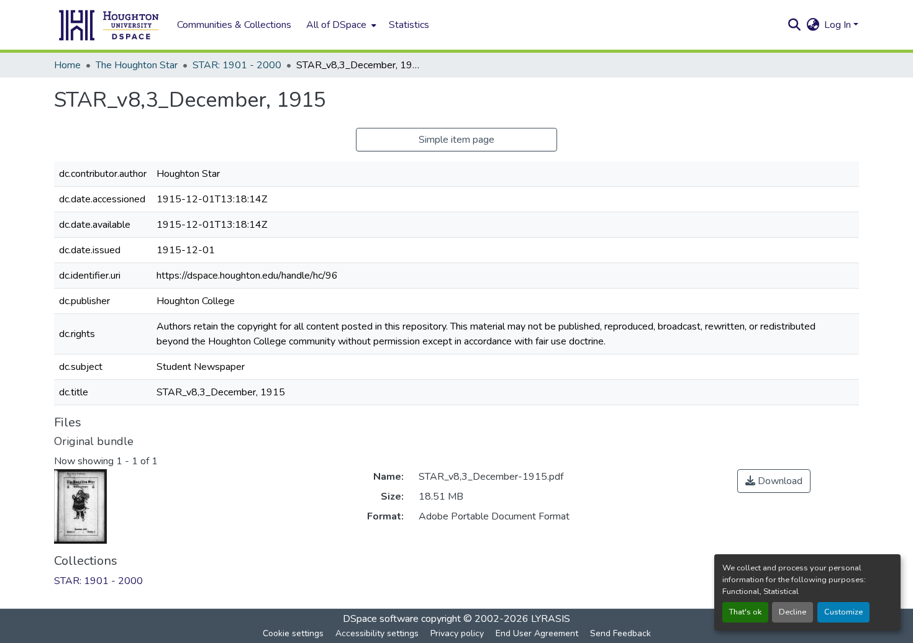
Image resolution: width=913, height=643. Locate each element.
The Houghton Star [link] (137, 65)
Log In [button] (838, 25)
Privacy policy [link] (457, 633)
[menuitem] (340, 25)
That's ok (745, 612)
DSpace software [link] (381, 619)
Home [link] (67, 65)
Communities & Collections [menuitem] (234, 25)
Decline (792, 612)
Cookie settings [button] (293, 633)
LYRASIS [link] (550, 619)
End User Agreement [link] (537, 633)
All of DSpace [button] (336, 25)
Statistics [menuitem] (409, 25)
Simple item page (456, 139)
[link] (774, 481)
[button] (109, 24)
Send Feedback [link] (620, 633)
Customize (843, 612)
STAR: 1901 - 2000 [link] (237, 65)
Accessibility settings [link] (377, 633)
